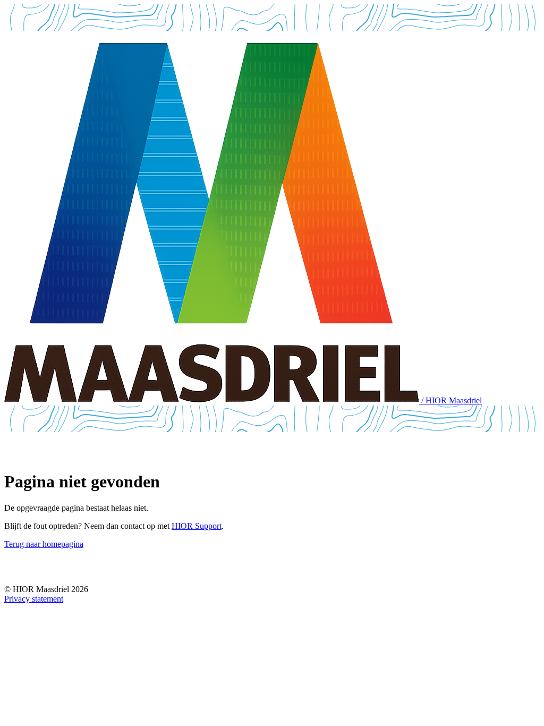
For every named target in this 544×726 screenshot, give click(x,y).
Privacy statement (33, 598)
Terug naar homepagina (43, 543)
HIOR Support (197, 525)
